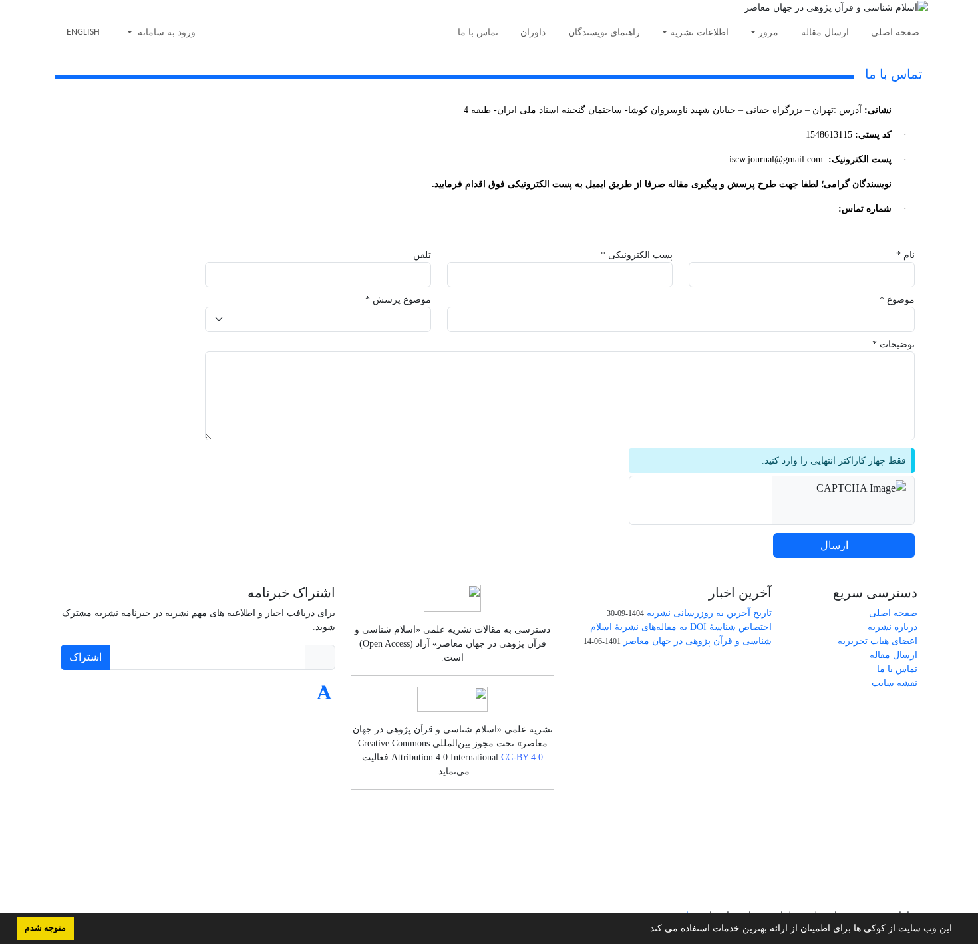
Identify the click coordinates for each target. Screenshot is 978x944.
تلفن (422, 255)
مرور (768, 32)
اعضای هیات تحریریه (877, 641)
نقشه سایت (894, 683)
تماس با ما (478, 32)
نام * (905, 255)
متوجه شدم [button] (45, 928)
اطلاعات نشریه (699, 32)
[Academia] (324, 696)
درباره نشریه (892, 627)
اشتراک (85, 657)
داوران (533, 32)
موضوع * (897, 300)
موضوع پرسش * (398, 300)
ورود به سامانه (165, 32)
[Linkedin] (265, 696)
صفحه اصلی (895, 32)
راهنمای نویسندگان (604, 32)
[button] (643, 930)
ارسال (834, 545)
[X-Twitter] (296, 696)
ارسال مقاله (825, 32)
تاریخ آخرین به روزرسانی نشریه (709, 613)
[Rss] (234, 696)
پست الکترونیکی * (637, 255)
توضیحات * (893, 344)
